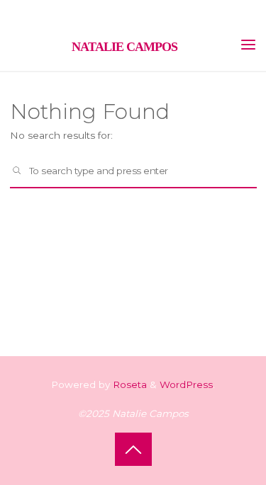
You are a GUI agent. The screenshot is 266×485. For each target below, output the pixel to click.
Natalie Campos (124, 47)
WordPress (186, 384)
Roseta (128, 384)
